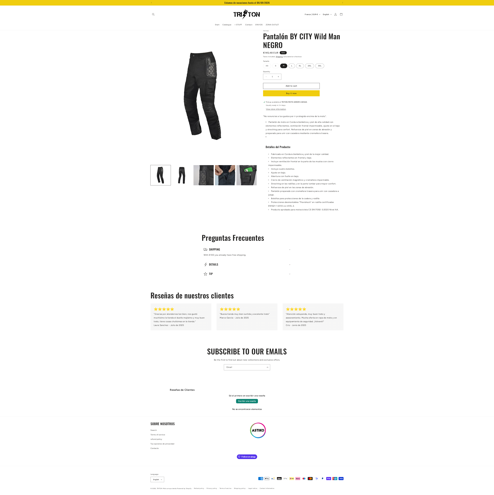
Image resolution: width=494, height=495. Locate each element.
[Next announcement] (342, 2)
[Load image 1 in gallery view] (161, 175)
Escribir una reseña (247, 401)
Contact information (267, 488)
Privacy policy (212, 488)
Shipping (279, 57)
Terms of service (158, 435)
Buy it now (291, 93)
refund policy (156, 439)
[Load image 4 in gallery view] (225, 175)
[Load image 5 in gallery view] (246, 175)
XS (268, 66)
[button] (153, 14)
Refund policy (199, 488)
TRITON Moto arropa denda (167, 488)
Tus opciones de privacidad (162, 444)
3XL (319, 66)
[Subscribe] (267, 367)
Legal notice (252, 488)
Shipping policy (240, 488)
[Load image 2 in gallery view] (182, 175)
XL (300, 66)
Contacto (155, 448)
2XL (309, 66)
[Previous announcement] (151, 2)
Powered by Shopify (184, 488)
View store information (276, 109)
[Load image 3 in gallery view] (203, 175)
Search (154, 430)
